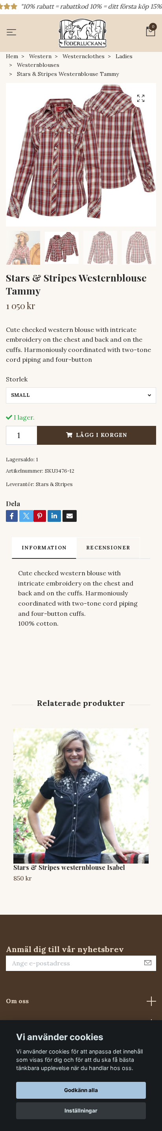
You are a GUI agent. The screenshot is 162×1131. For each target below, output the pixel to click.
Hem (12, 56)
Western (40, 56)
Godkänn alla (81, 1090)
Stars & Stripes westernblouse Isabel (69, 867)
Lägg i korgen (101, 434)
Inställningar (81, 1110)
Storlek (17, 379)
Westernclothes (84, 56)
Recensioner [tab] (108, 547)
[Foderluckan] (82, 33)
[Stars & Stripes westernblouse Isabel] (81, 796)
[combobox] (81, 395)
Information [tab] (44, 547)
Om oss (17, 1001)
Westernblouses (38, 64)
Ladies (124, 56)
